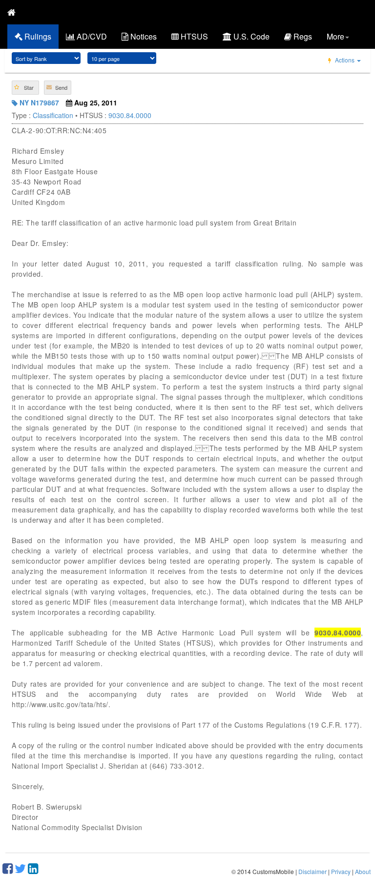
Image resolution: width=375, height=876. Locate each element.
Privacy (341, 871)
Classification (53, 115)
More (335, 36)
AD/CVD (91, 36)
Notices (142, 36)
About (363, 871)
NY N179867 (38, 102)
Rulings (36, 36)
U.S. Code (250, 36)
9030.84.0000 (129, 115)
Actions (344, 60)
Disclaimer (312, 871)
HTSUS (193, 36)
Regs (302, 36)
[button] (25, 88)
